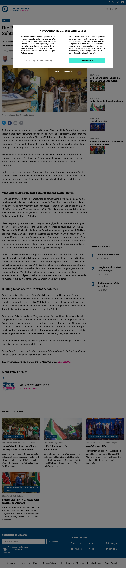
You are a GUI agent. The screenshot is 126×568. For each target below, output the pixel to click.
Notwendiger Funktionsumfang (38, 60)
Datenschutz (58, 71)
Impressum (68, 71)
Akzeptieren (87, 60)
